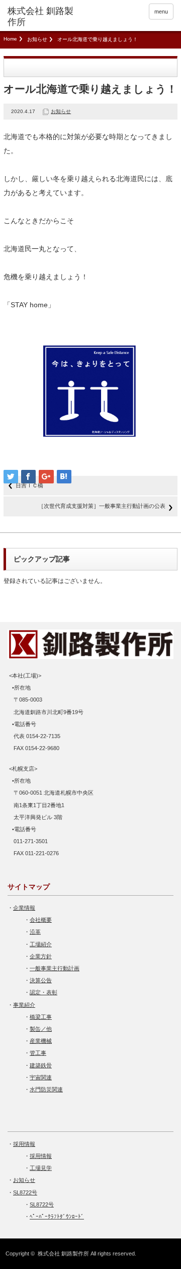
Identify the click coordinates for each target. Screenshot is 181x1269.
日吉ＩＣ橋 (29, 485)
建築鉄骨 (41, 1065)
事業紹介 (24, 1005)
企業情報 (24, 908)
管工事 (38, 1053)
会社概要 (41, 920)
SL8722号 (25, 1192)
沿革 (35, 932)
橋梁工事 (41, 1017)
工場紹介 (41, 944)
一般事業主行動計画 (54, 968)
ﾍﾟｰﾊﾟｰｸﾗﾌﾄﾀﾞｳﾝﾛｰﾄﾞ (57, 1216)
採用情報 (24, 1144)
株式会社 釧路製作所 (63, 1253)
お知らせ (37, 39)
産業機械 (41, 1041)
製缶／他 (41, 1029)
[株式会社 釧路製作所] (44, 17)
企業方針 (41, 956)
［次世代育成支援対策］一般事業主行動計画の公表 (101, 506)
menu (161, 12)
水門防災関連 (46, 1089)
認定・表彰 (43, 992)
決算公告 (41, 980)
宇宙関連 (41, 1077)
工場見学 (41, 1168)
